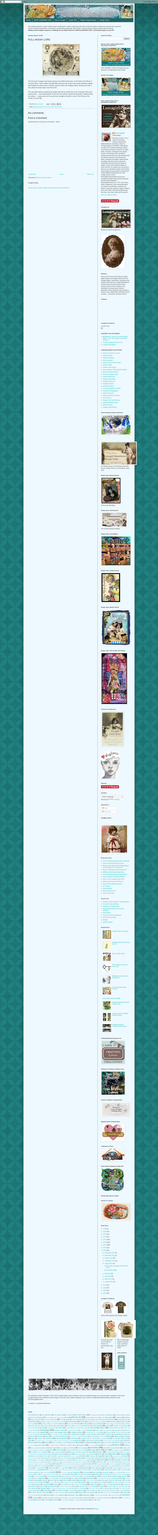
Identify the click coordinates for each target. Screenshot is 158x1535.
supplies (34, 1492)
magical (57, 1464)
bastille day (59, 1421)
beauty (100, 1421)
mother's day (76, 1468)
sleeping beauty (65, 1488)
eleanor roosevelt (45, 1440)
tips (104, 1492)
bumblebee (127, 1423)
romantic (46, 1484)
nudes (31, 1474)
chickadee (82, 1428)
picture (30, 1478)
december (63, 1436)
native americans (83, 1469)
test (59, 1492)
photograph (104, 1476)
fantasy (91, 1442)
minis (115, 1466)
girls (106, 1450)
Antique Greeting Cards (110, 402)
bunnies (32, 1425)
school (108, 1484)
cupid (92, 1434)
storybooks (104, 1490)
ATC (61, 1415)
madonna (116, 1462)
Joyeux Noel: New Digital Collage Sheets (120, 1014)
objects (60, 1474)
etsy (98, 1440)
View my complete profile (109, 195)
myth (128, 1468)
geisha (73, 1450)
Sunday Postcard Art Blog (111, 904)
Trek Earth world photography (112, 915)
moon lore (52, 1468)
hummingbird (64, 1456)
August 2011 (109, 1263)
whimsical (102, 1497)
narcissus (73, 1469)
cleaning (105, 1430)
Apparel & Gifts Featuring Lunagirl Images (116, 902)
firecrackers (56, 1445)
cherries (68, 1428)
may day (120, 1464)
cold (36, 1432)
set (88, 1486)
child (94, 1428)
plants (49, 1478)
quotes (120, 1480)
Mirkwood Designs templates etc (113, 881)
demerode (101, 1436)
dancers (39, 1436)
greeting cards (74, 1452)
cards (108, 1426)
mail (71, 1464)
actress (111, 1415)
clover (128, 1430)
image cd (107, 1456)
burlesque (46, 1425)
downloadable (61, 1438)
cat (115, 1425)
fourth (45, 1448)
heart (93, 1454)
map (52, 106)
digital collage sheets (122, 1436)
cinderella (69, 1430)
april (39, 1419)
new (53, 1472)
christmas (44, 1430)
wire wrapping (126, 1497)
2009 (105, 1288)
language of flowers (120, 1460)
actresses (118, 1415)
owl (90, 1474)
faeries (32, 1442)
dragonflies (84, 1438)
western (89, 1498)
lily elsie (52, 1462)
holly (29, 1456)
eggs (29, 1440)
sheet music (124, 1486)
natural (92, 1469)
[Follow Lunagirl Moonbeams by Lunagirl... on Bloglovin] (110, 778)
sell (69, 1486)
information (69, 1458)
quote (113, 1480)
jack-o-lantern (124, 1458)
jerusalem (38, 1460)
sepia (73, 1486)
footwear (38, 1448)
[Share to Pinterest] (60, 104)
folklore (127, 1445)
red (44, 1482)
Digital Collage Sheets (88, 20)
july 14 (64, 1460)
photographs (114, 1476)
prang (110, 1478)
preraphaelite (118, 1478)
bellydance (112, 1421)
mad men (108, 1462)
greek (59, 1452)
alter (60, 1417)
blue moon (71, 1423)
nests (38, 1472)
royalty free (77, 1484)
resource (92, 1482)
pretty (126, 1478)
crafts (80, 1434)
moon (55, 106)
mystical (123, 1468)
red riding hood (68, 1482)
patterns (64, 1476)
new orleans (64, 1472)
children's (111, 1428)
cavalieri (30, 1428)
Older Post (90, 174)
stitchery (89, 1490)
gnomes (119, 1450)
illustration (83, 1456)
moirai (37, 1468)
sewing (93, 1486)
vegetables (105, 1495)
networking (46, 1472)
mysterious (115, 1468)
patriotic (56, 1476)
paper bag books (119, 1474)
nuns (37, 1474)
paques (36, 1476)
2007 (105, 1293)
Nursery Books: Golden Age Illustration (115, 369)
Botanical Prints (108, 405)
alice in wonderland (36, 1417)
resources (100, 1482)
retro (106, 1482)
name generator (58, 1469)
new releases (74, 1472)
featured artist (40, 1445)
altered (66, 1417)
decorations (84, 1436)
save (102, 1484)
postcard (80, 1478)
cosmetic (30, 1434)
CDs (77, 1415)
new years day (106, 1472)
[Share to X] (56, 104)
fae (123, 1440)
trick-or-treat (39, 1495)
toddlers (110, 1492)
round (69, 1484)
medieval (32, 1466)
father (110, 1442)
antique (35, 106)
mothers (85, 1468)
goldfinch (38, 1452)
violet (43, 1497)
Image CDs (73, 20)
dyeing (101, 1438)
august (40, 106)
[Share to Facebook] (58, 104)
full (43, 106)
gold (33, 1452)
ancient (103, 1417)
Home (28, 20)
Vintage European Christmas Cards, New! (119, 1025)
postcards (89, 1478)
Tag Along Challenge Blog (111, 906)
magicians (65, 1464)
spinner (126, 1488)
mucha (94, 1468)
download (48, 1438)
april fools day (47, 1419)
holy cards (36, 1456)
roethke (126, 1482)
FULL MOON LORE (110, 1270)
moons (60, 1468)
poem (67, 1478)
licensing (45, 1462)
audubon (96, 1419)
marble (80, 1464)
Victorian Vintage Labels (110, 374)
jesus (44, 1460)
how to (52, 1456)
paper (110, 1474)
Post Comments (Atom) (44, 177)
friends (105, 1448)
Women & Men (107, 365)
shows (51, 1488)
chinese (118, 1428)
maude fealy (112, 1464)
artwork (74, 1419)
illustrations (92, 1456)
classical (98, 1430)
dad (110, 1434)
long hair (80, 1462)
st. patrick (71, 1490)
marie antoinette (89, 1464)
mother (66, 1468)
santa (84, 1484)
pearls (70, 1476)
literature (73, 1462)
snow (83, 1488)
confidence (118, 1432)
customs (98, 1434)
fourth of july (53, 1448)
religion (76, 1482)
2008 (105, 1290)
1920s (30, 1415)
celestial (37, 1428)
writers (74, 1500)
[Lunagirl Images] (102, 328)
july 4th (70, 1460)
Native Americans (108, 393)
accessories (97, 1415)
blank (57, 1423)
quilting (103, 1480)
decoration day (74, 1436)
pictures (36, 1478)
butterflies (54, 1425)
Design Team (104, 20)
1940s (43, 1415)
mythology (42, 1470)
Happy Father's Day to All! (120, 931)
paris (41, 1476)
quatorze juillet (90, 1480)
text (63, 1492)
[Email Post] (47, 104)
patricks (49, 1476)
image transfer (116, 1456)
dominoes (40, 1438)
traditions (117, 1492)
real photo (37, 1482)
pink (42, 1478)
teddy (53, 1492)
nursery (48, 1474)
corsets (126, 1432)
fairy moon (55, 1442)
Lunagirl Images (105, 326)
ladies (102, 1460)
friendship (112, 1448)
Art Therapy (106, 886)
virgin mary (62, 1497)
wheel (95, 1497)
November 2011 (110, 1255)
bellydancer (123, 1421)
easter (107, 1438)
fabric (118, 1440)
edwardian (123, 1438)
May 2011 (108, 1273)
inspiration (78, 1458)
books (78, 1423)
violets (49, 1497)
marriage (99, 1464)
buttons (70, 1425)
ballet (46, 1421)
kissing (77, 1460)
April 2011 (108, 1276)
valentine (61, 1495)
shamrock (110, 1486)
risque (119, 1482)
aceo (105, 1415)
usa (55, 1495)
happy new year (59, 1454)
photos (123, 1476)
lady (109, 1460)
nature (99, 1470)
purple (81, 1480)
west (83, 1497)
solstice (114, 1488)
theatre (88, 1492)
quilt (97, 1480)
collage (42, 1432)
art (55, 1419)
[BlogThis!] (53, 104)
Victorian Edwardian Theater (112, 388)
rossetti (64, 1484)
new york (115, 1472)
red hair (59, 1482)
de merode (55, 1436)
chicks (89, 1428)
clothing (122, 1430)
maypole (127, 1464)
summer (127, 1490)
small (78, 1488)
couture (53, 1434)
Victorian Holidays (108, 358)
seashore (33, 1486)
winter (116, 1498)
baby (126, 1419)
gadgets (37, 1450)
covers (59, 1434)
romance (37, 1484)
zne (97, 1500)
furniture (30, 1450)
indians (56, 1458)
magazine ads (32, 1464)
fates (105, 1442)
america (88, 1417)
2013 (105, 1245)
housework (44, 1456)
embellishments (61, 1440)
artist (61, 1419)
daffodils (116, 1434)
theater (81, 1492)
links (67, 1462)
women (54, 1500)
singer (56, 1488)
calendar (76, 1425)
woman (46, 1500)
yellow (86, 1500)
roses (55, 1484)
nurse (42, 1474)
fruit (119, 1448)
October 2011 (109, 1258)
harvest (69, 1454)
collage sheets (76, 1432)
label (89, 1460)
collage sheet (62, 1432)
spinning (30, 1490)
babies (120, 1419)
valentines (86, 1495)
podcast (60, 1478)
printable (36, 1480)
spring (37, 1490)
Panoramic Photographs (110, 391)
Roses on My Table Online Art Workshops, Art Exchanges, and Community (116, 866)
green (65, 1452)
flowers (115, 1445)
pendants (76, 1476)
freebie (94, 1447)
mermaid (55, 1466)
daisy (128, 1434)
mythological (33, 1469)
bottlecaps (94, 1423)
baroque (52, 1421)
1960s (55, 1415)
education (115, 1438)
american (95, 1417)
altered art (76, 1417)
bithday (51, 1423)
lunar (49, 106)
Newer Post (32, 174)
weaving (69, 1497)
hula (57, 1456)
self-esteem (62, 1486)
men (48, 1466)
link (63, 1462)
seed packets (52, 1486)
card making (97, 1426)
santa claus (93, 1484)
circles (76, 1430)
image (100, 1456)
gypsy (90, 1452)
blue (62, 1423)
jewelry (50, 1460)
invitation (96, 1458)
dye (96, 1438)
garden (49, 1450)
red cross (51, 1482)
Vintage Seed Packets (110, 407)
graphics (53, 1452)
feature (126, 1442)
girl (100, 1450)
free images (82, 1448)
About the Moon (108, 922)
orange (72, 1474)
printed (52, 1480)
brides (119, 1423)
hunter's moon (74, 1456)
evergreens (106, 1440)
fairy (46, 1442)
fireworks (65, 1445)
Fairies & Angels (108, 360)
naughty (106, 1469)
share (117, 1486)
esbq (93, 1440)
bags (40, 1421)
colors (101, 1432)
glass (113, 1450)
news (121, 1472)
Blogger (96, 1509)
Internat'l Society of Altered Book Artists (115, 874)
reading (30, 1482)
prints (58, 1480)
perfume (84, 1476)
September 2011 (110, 1261)
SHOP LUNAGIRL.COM (42, 20)
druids (91, 1438)
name (49, 1469)
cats (126, 1426)
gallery (43, 1450)
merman (86, 1466)
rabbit (126, 1480)
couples (45, 1434)
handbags (109, 1452)
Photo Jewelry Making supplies (112, 884)
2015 (105, 1239)
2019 (105, 1229)
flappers (82, 1445)
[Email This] (51, 104)
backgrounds (32, 1421)
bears (94, 1421)
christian (35, 1430)
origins (85, 1474)
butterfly (61, 1426)
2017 (105, 1234)
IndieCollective (107, 888)
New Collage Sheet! (118, 953)
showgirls (43, 1488)
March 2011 (108, 1279)
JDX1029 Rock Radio (109, 917)
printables (44, 1480)
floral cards (107, 1445)
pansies (104, 1474)
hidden (100, 1454)
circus (82, 1430)
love (91, 1462)
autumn (111, 1419)
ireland (103, 1458)
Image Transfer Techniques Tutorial (114, 877)
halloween (98, 1452)
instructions (88, 1458)
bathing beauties (70, 1421)
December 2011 (110, 1253)
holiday (113, 1454)
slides (73, 1488)
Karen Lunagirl (119, 133)
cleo (111, 1430)
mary (105, 1464)
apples (33, 1419)
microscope (93, 1466)
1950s (49, 1415)
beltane (30, 1423)
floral (98, 1445)
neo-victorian (124, 1469)
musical (107, 1468)
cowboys (65, 1434)
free (73, 1448)
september (82, 1486)
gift (87, 1450)
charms (60, 1428)
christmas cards (59, 1430)
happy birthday (47, 1454)
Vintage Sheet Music (109, 379)
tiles (93, 1492)
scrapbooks (126, 1484)
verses (117, 1495)
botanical (85, 1423)
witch (31, 1500)
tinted (99, 1492)
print (29, 1480)
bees (105, 1421)
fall (79, 1442)
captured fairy (85, 1426)
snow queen (92, 1488)
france (67, 1448)
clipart (116, 1430)
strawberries (113, 1490)
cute (105, 1434)
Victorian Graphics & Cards (111, 353)
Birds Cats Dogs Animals (110, 372)
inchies (39, 1458)
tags (46, 1492)
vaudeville (97, 1495)
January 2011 (109, 1281)
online (65, 1474)
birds (36, 1423)
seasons (42, 1486)
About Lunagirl (60, 20)
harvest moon (78, 1454)
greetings (83, 1452)
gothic (45, 1452)
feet (50, 1445)
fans (85, 1442)
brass (114, 1423)
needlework (114, 1469)
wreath (69, 1500)
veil (112, 1495)
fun (127, 1448)
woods (63, 1500)
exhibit (113, 1440)
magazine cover (42, 1464)
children (102, 1428)
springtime (48, 1490)
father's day (117, 1442)
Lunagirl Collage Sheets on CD (112, 342)
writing (80, 1500)
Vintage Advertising (109, 376)
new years (95, 1472)
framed (61, 1448)
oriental (79, 1474)
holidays (123, 1454)
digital (108, 1436)
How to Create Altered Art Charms (113, 863)
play (55, 1478)
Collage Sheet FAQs (109, 345)
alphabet (54, 1417)
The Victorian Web (108, 893)
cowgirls (73, 1434)
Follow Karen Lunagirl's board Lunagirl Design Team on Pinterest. (48, 188)
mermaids (79, 1466)
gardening (59, 1450)
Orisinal (105, 920)
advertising (127, 1415)
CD (72, 1415)
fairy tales (72, 1442)
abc (91, 1415)
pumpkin (74, 1480)
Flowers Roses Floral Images (112, 362)
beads (89, 1421)
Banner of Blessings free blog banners (115, 869)
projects (65, 1480)
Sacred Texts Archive (109, 891)
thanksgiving (71, 1492)
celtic (43, 1428)
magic (50, 1464)
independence (47, 1458)
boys (101, 1423)
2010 (105, 1285)
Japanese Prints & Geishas (111, 395)
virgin (54, 1497)
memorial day (41, 1466)
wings (109, 1498)
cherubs (75, 1428)
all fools (48, 1417)
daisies (123, 1434)
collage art (52, 1432)
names (60, 106)
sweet (40, 1492)
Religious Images (108, 383)
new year (86, 1472)
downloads (74, 1438)
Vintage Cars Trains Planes (111, 400)
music (100, 1468)
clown (31, 1432)
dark (47, 1436)
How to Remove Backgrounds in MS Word (116, 861)
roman (30, 1484)
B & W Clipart (107, 398)
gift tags (92, 1450)
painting (97, 1474)
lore (46, 106)
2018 (105, 1231)
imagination (31, 1458)
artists (67, 1419)
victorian (126, 1495)
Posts (105, 808)
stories (96, 1490)
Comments (107, 812)
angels (109, 1417)
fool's (33, 1448)
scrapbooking (116, 1484)
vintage (35, 1498)
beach (82, 1421)
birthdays (44, 1423)
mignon (109, 1466)
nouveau (127, 1472)
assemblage (88, 1419)
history (106, 1454)
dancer (32, 1436)
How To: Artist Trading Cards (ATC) (113, 879)
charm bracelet (51, 1428)
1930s (37, 1415)
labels (95, 1460)
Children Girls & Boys (109, 367)
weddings (76, 1497)
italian (116, 1458)
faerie (128, 1440)
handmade (117, 1452)
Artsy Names (107, 912)
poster (99, 1478)
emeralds (69, 1440)
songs (120, 1488)
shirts (29, 1488)
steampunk (79, 1490)
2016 (105, 1237)
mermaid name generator (67, 1466)
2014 (105, 1242)
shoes (35, 1488)
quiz (108, 1480)
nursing (54, 1474)
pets (90, 1476)
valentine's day (73, 1495)
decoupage (93, 1436)
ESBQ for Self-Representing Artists (113, 872)
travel (125, 1492)
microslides (102, 1466)
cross (86, 1434)
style (120, 1490)
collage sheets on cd (91, 1432)
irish (109, 1458)
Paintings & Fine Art (109, 381)
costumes (37, 1434)
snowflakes (101, 1488)
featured (30, 1445)
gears (67, 1450)
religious (83, 1482)
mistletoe (121, 1466)
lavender (30, 1462)
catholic (120, 1425)
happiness (38, 1454)
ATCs (67, 1415)
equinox (88, 1440)
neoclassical (31, 1472)
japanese (30, 1460)
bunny (39, 1425)
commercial (110, 1432)
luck (97, 1462)
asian (80, 1419)
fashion (99, 1442)
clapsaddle (89, 1430)
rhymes (114, 1482)
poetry (73, 1478)
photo (96, 1476)
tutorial (48, 1495)
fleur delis (91, 1445)
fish (71, 1445)
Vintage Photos (107, 355)
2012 (105, 1247)
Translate (116, 799)
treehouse (31, 1495)
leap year (37, 1462)
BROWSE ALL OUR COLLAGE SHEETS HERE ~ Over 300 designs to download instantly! (115, 338)
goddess (127, 1450)
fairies (39, 1442)
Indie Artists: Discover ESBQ (111, 998)
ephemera (78, 1440)
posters (105, 1478)
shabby (101, 1486)
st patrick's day (60, 1490)
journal (58, 1460)
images (124, 1456)
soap (108, 1488)
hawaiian (87, 1454)
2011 (105, 1250)
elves (53, 1440)
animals (118, 1417)
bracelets (108, 1423)
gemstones (81, 1450)
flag (75, 1445)
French (83, 1415)
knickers (83, 1460)
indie (62, 1458)
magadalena (124, 1462)
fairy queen (64, 1442)
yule (93, 1500)
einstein (36, 1440)
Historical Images (108, 386)
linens (58, 1462)
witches (38, 1500)
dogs (33, 1438)
